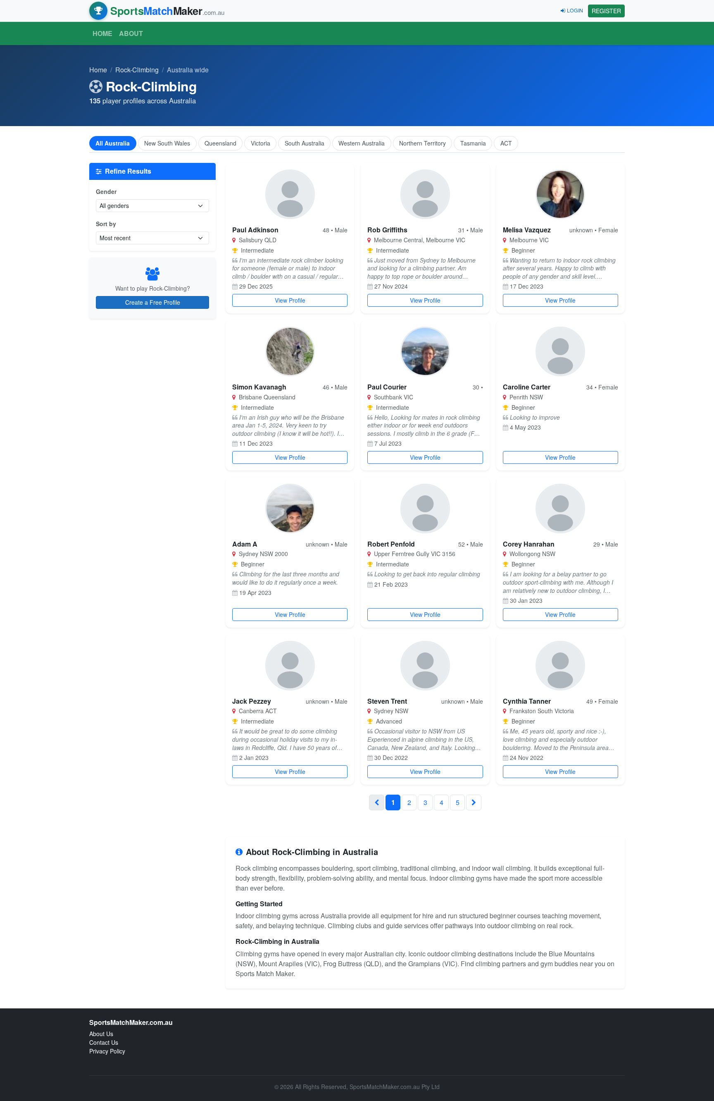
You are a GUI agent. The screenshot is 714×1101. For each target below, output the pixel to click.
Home (102, 33)
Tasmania (473, 143)
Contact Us (103, 1042)
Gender (106, 191)
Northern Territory (422, 143)
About (131, 33)
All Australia (112, 143)
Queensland (220, 143)
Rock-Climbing (137, 69)
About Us (101, 1033)
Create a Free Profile (152, 302)
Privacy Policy (107, 1051)
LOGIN (575, 10)
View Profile (290, 300)
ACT (506, 143)
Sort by (106, 224)
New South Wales (167, 143)
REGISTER (606, 11)
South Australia (304, 143)
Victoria (260, 143)
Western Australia (361, 143)
